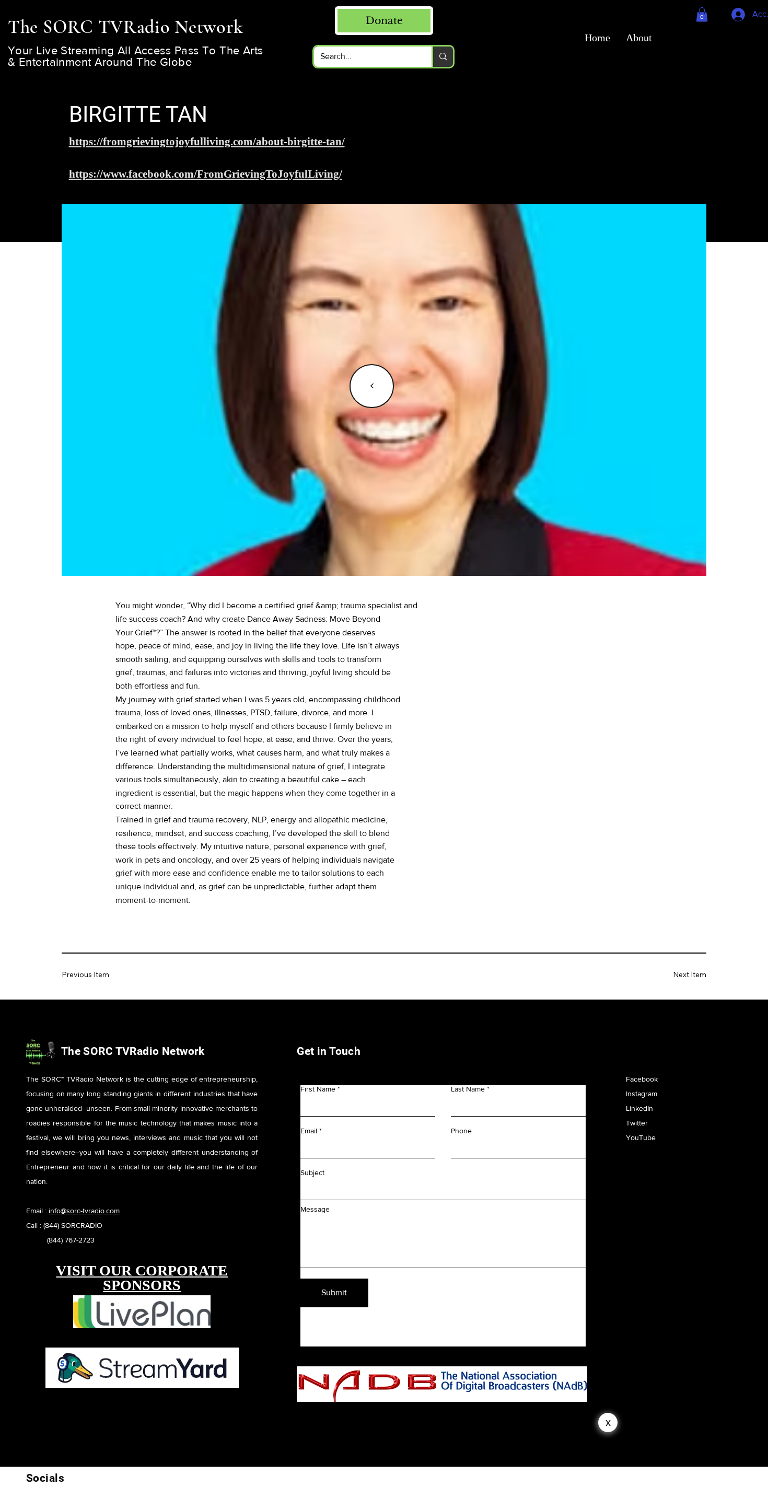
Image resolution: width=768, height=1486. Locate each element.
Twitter (637, 1123)
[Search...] (442, 57)
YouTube (641, 1137)
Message (315, 1209)
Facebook (643, 1079)
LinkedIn (639, 1108)
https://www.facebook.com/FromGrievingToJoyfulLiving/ (205, 174)
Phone (461, 1130)
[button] (702, 14)
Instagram (641, 1093)
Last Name (468, 1089)
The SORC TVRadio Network (133, 1051)
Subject (312, 1172)
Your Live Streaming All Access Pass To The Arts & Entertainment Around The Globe (135, 56)
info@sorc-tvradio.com (84, 1210)
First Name (317, 1089)
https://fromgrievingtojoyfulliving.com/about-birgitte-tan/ (207, 141)
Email (308, 1130)
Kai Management (483, 1427)
